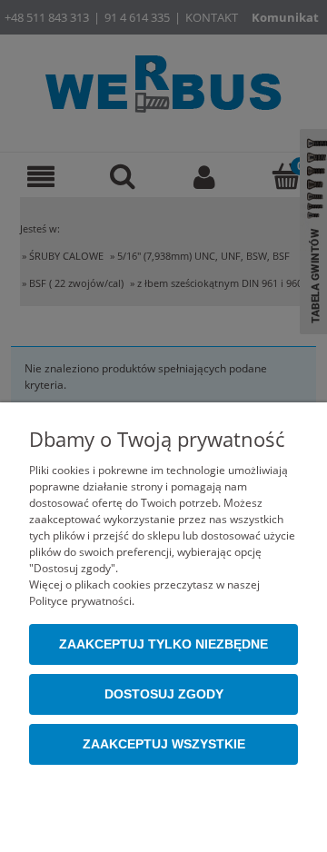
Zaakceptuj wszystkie (164, 744)
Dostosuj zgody (163, 694)
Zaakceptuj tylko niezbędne (163, 644)
